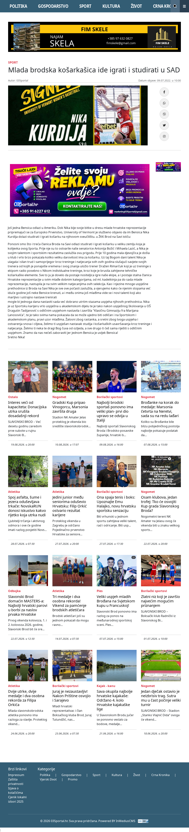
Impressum (16, 775)
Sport (96, 775)
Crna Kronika (160, 775)
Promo (73, 779)
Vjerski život (48, 779)
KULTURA (111, 6)
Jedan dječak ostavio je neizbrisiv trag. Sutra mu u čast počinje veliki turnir (161, 698)
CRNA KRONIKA (167, 6)
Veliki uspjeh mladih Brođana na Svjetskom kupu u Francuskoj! (116, 601)
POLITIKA (18, 6)
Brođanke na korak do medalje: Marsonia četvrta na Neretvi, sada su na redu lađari (160, 409)
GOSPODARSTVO (53, 6)
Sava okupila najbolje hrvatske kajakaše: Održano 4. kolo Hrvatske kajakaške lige (115, 700)
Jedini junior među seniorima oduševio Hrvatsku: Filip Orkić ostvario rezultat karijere (69, 506)
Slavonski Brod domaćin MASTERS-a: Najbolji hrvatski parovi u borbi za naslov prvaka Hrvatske (27, 605)
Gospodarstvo (71, 775)
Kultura (117, 775)
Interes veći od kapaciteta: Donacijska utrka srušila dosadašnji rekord (27, 409)
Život (136, 775)
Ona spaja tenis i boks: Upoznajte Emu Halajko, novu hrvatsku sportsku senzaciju (116, 504)
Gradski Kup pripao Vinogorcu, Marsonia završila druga (70, 407)
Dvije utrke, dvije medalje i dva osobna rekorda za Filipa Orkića (26, 698)
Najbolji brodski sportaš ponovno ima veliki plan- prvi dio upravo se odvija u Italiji (115, 411)
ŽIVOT (136, 6)
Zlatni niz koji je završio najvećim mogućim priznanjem (160, 601)
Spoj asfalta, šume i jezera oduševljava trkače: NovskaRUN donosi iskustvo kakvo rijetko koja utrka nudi (27, 506)
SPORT (85, 6)
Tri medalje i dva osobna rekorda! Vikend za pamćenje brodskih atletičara (69, 603)
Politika (45, 775)
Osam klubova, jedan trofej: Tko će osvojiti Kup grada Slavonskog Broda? (160, 504)
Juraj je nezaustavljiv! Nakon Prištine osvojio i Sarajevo (71, 696)
